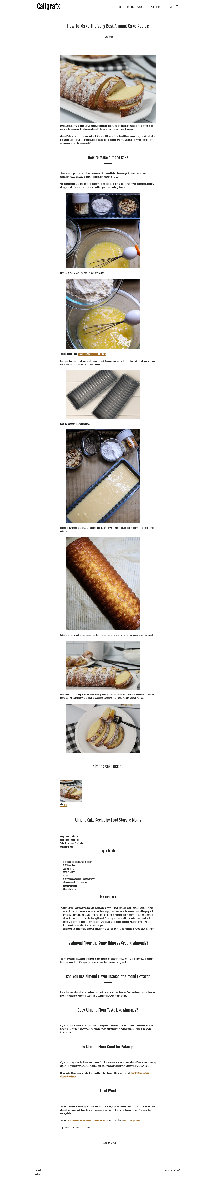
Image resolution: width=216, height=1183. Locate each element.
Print (65, 805)
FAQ (170, 7)
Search (38, 1170)
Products (156, 7)
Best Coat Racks (134, 7)
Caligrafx (177, 1170)
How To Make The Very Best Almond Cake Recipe (88, 1120)
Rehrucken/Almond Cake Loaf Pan (92, 354)
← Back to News (108, 1143)
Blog (118, 7)
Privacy (38, 1174)
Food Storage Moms (132, 1120)
